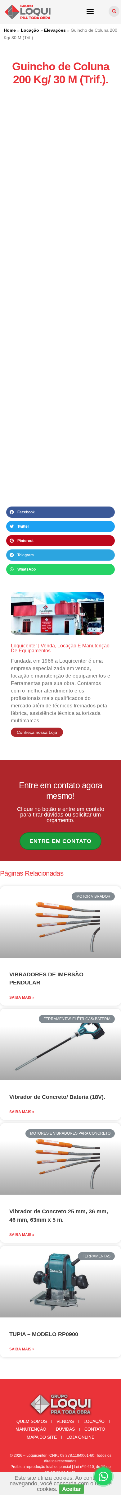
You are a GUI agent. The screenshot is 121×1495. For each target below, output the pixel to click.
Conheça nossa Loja (37, 732)
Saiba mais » (21, 997)
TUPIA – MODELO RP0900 (43, 1334)
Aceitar (71, 1489)
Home (10, 30)
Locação (30, 30)
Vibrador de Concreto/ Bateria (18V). (57, 1097)
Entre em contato (60, 841)
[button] (90, 11)
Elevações (55, 30)
